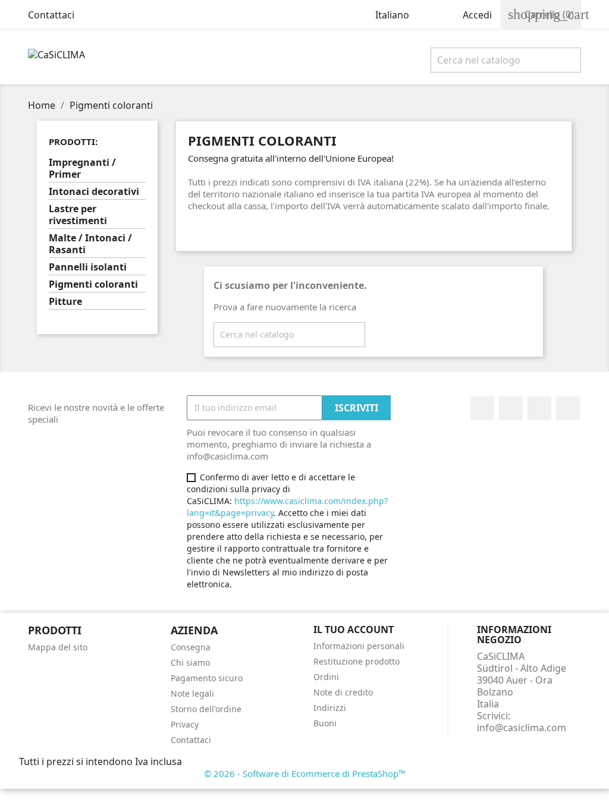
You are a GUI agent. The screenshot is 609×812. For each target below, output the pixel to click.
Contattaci (51, 14)
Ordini (326, 676)
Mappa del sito (57, 647)
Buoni (325, 723)
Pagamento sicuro (207, 678)
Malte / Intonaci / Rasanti (90, 244)
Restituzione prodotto (356, 661)
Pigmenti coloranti (93, 284)
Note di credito (343, 692)
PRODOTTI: (73, 141)
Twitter (511, 408)
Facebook (482, 408)
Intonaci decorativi (94, 191)
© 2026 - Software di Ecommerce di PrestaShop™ (305, 773)
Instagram (568, 408)
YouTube (539, 408)
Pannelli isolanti (88, 267)
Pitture (65, 301)
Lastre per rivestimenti (78, 215)
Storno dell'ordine (206, 709)
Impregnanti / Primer (82, 168)
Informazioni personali (358, 646)
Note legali (192, 693)
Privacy (185, 724)
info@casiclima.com (521, 727)
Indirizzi (329, 707)
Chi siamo (190, 662)
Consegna (191, 647)
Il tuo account (353, 629)
